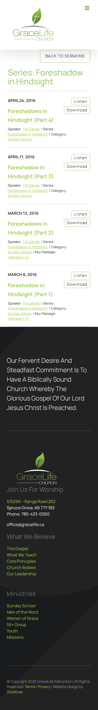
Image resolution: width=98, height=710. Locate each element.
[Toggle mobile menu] (87, 8)
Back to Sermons (65, 56)
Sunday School (20, 139)
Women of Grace (22, 618)
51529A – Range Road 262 (31, 501)
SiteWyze (14, 691)
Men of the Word (22, 612)
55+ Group (16, 624)
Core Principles (21, 561)
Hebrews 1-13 (18, 257)
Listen (80, 101)
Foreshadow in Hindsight (28, 134)
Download (77, 110)
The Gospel (17, 548)
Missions (15, 637)
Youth (12, 631)
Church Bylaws (21, 567)
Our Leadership (21, 574)
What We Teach (22, 555)
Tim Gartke (31, 129)
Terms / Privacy (37, 686)
